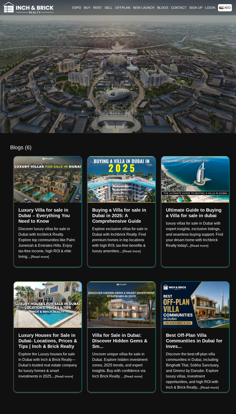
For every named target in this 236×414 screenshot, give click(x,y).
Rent (97, 7)
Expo (76, 7)
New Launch (143, 7)
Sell (108, 7)
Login (210, 7)
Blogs (162, 7)
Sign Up (195, 7)
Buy (87, 7)
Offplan (122, 7)
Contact (178, 7)
